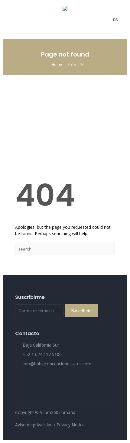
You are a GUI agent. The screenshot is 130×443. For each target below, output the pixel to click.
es (115, 20)
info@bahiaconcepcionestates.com (57, 364)
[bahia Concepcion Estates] (65, 19)
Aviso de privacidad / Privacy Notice (50, 425)
